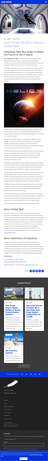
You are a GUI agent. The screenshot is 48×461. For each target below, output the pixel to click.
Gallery (5, 403)
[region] (24, 456)
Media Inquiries (8, 409)
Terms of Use (13, 393)
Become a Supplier (9, 406)
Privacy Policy (7, 393)
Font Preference (8, 422)
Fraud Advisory (8, 412)
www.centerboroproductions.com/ (32, 253)
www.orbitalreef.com (9, 232)
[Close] (46, 452)
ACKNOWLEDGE (23, 458)
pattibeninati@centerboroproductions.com (15, 261)
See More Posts (24, 366)
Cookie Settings (8, 419)
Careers (6, 400)
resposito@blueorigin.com (30, 265)
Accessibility (7, 415)
